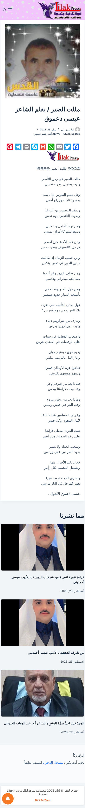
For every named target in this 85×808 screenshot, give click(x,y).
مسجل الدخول (53, 762)
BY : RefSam (42, 800)
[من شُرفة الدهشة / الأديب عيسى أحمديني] (42, 622)
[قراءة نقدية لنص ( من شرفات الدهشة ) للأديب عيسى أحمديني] (42, 547)
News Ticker (61, 133)
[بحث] (4, 9)
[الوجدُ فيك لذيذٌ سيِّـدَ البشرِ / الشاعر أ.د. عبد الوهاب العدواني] (42, 693)
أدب (50, 133)
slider (75, 133)
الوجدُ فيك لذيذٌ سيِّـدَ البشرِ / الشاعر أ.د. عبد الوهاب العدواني (44, 723)
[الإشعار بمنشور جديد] (8, 799)
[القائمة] (10, 10)
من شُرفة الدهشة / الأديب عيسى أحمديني (56, 653)
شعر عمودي (40, 133)
